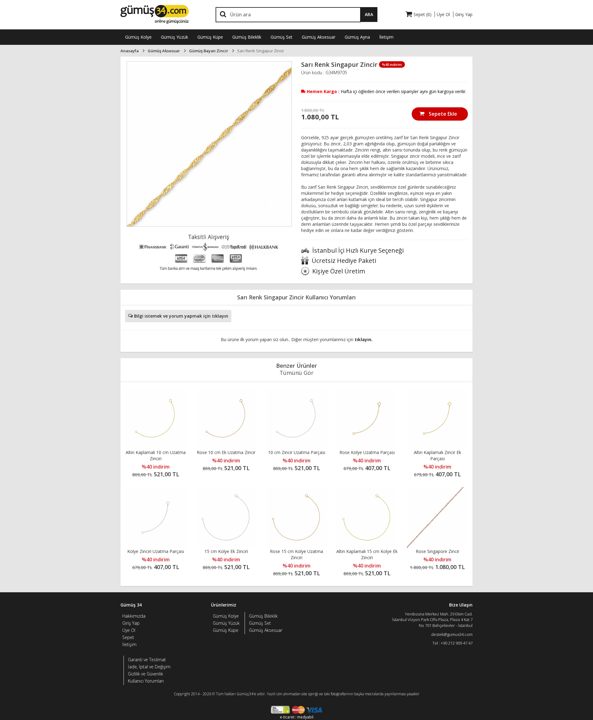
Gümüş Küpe (210, 37)
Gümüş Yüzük (174, 37)
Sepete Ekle (442, 113)
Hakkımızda (133, 616)
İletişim (386, 37)
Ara (369, 14)
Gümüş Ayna (357, 37)
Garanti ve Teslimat (147, 659)
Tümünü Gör (296, 372)
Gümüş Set (281, 37)
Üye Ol (128, 630)
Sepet (128, 637)
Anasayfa (129, 51)
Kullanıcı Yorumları (146, 681)
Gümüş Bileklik (246, 37)
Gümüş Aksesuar (318, 37)
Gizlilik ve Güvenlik (145, 674)
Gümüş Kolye (138, 37)
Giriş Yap (131, 623)
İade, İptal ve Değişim (149, 667)
